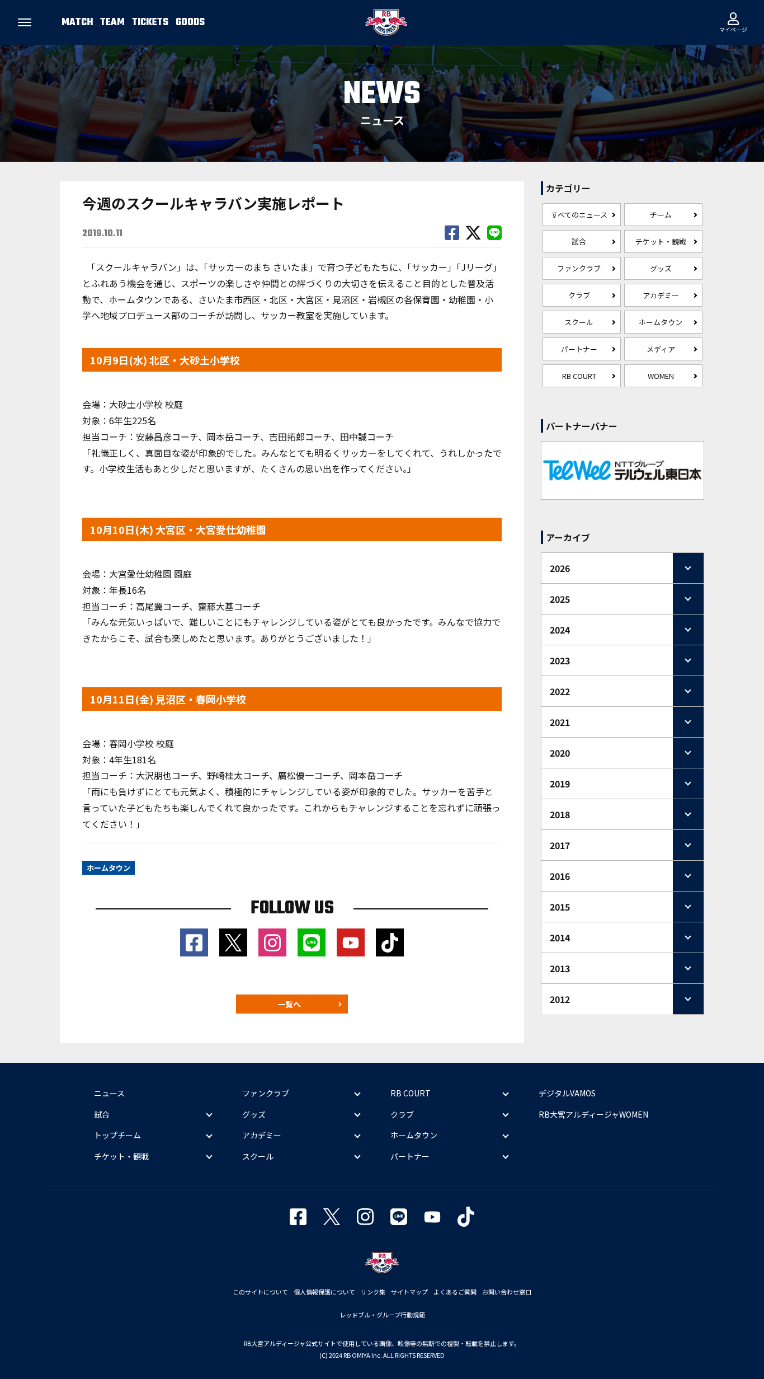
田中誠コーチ (367, 436)
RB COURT (579, 375)
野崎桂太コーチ (238, 775)
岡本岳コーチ (233, 436)
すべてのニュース (579, 214)
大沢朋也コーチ (167, 775)
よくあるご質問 (455, 1291)
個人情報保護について (324, 1291)
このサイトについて (260, 1291)
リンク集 (373, 1291)
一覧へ (289, 1004)
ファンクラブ (579, 268)
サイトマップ (409, 1291)
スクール (578, 322)
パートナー (579, 349)
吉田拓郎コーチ (300, 436)
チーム (661, 214)
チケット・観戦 (660, 241)
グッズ (661, 268)
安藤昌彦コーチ (167, 436)
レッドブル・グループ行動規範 (382, 1314)
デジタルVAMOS (567, 1093)
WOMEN (661, 375)
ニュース (109, 1093)
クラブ (579, 295)
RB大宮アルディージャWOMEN (593, 1114)
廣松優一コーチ (309, 775)
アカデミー (661, 295)
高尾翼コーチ (162, 606)
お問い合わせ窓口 (506, 1291)
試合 (579, 241)
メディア (661, 349)
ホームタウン (660, 322)
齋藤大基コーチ (229, 606)
